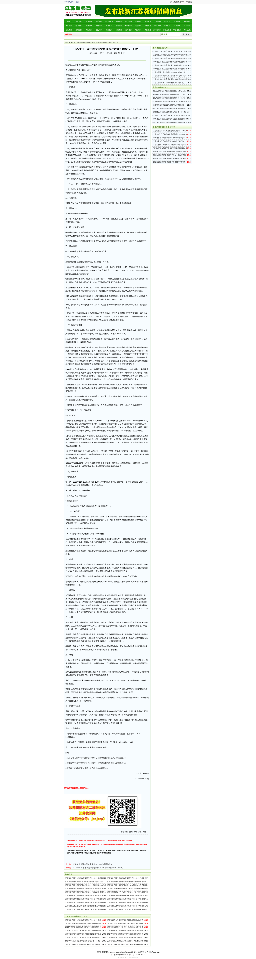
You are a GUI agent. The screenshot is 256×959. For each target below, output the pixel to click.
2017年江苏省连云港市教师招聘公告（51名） (169, 98)
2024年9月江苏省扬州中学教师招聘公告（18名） (83, 941)
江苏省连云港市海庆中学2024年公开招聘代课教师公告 (126, 882)
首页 (78, 43)
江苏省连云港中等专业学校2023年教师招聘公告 (93, 864)
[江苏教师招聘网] (78, 6)
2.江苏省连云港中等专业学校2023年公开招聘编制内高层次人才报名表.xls (95, 763)
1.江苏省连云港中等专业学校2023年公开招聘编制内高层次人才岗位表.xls (95, 758)
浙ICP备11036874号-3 (137, 955)
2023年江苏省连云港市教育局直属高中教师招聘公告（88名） (98, 868)
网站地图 (189, 2)
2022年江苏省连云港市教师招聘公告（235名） (170, 112)
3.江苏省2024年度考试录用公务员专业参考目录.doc (87, 768)
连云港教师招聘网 (88, 43)
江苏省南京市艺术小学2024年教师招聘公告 (168, 141)
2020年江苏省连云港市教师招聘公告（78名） (169, 95)
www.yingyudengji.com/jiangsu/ (119, 952)
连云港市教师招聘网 (105, 43)
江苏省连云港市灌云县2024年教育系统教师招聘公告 (84, 882)
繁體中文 (181, 2)
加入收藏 (173, 2)
